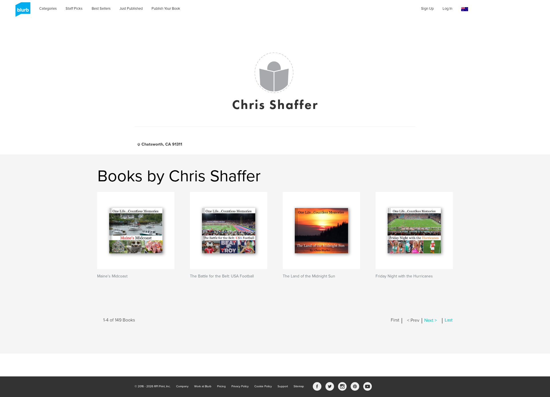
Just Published (131, 8)
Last (449, 320)
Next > (430, 320)
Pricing (221, 386)
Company (182, 386)
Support (283, 386)
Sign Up (427, 8)
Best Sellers (101, 8)
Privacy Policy (240, 386)
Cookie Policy (263, 386)
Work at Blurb (202, 386)
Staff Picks (74, 8)
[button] (464, 9)
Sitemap (299, 386)
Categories (48, 8)
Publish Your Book (166, 8)
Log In (447, 8)
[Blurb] (21, 11)
